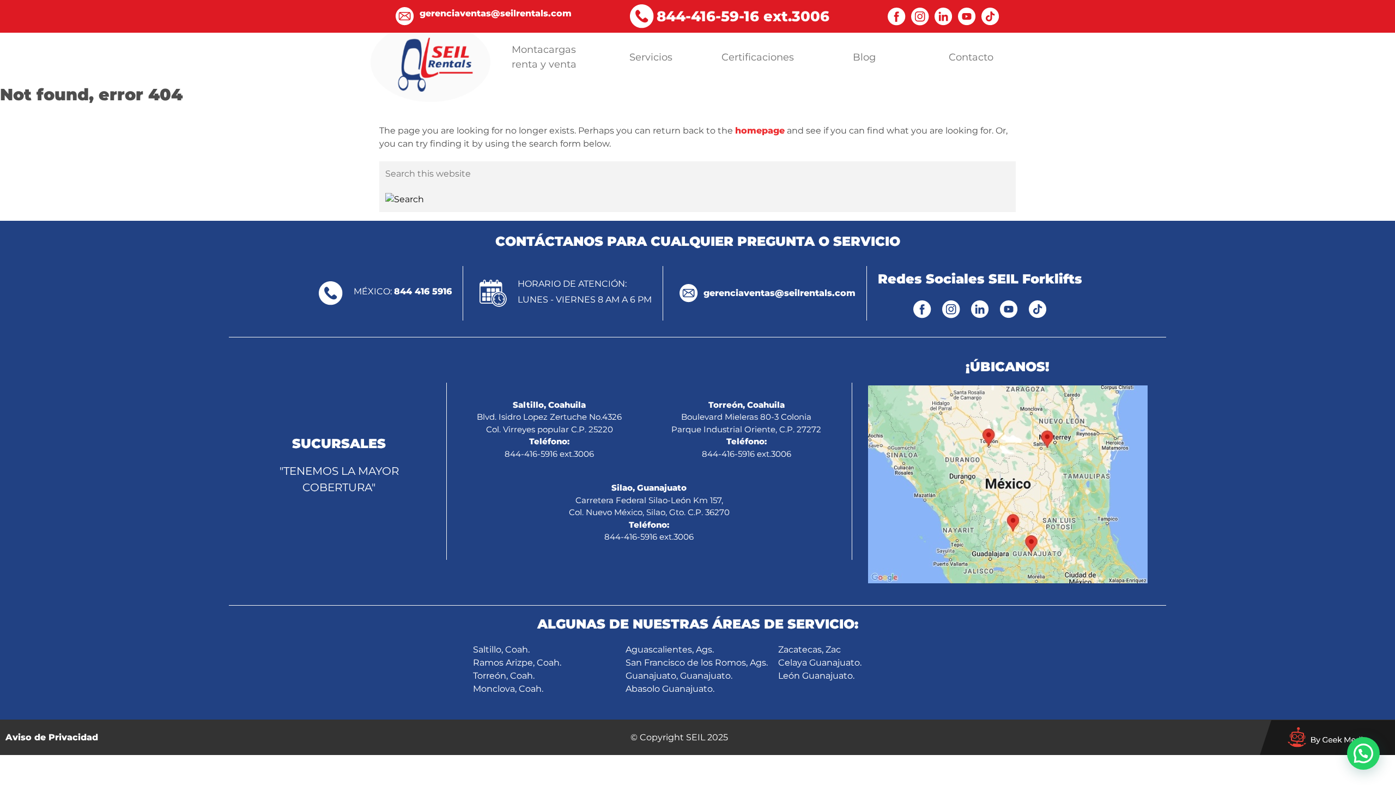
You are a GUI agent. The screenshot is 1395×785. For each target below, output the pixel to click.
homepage (760, 130)
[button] (1363, 753)
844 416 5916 (423, 291)
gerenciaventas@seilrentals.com (779, 293)
